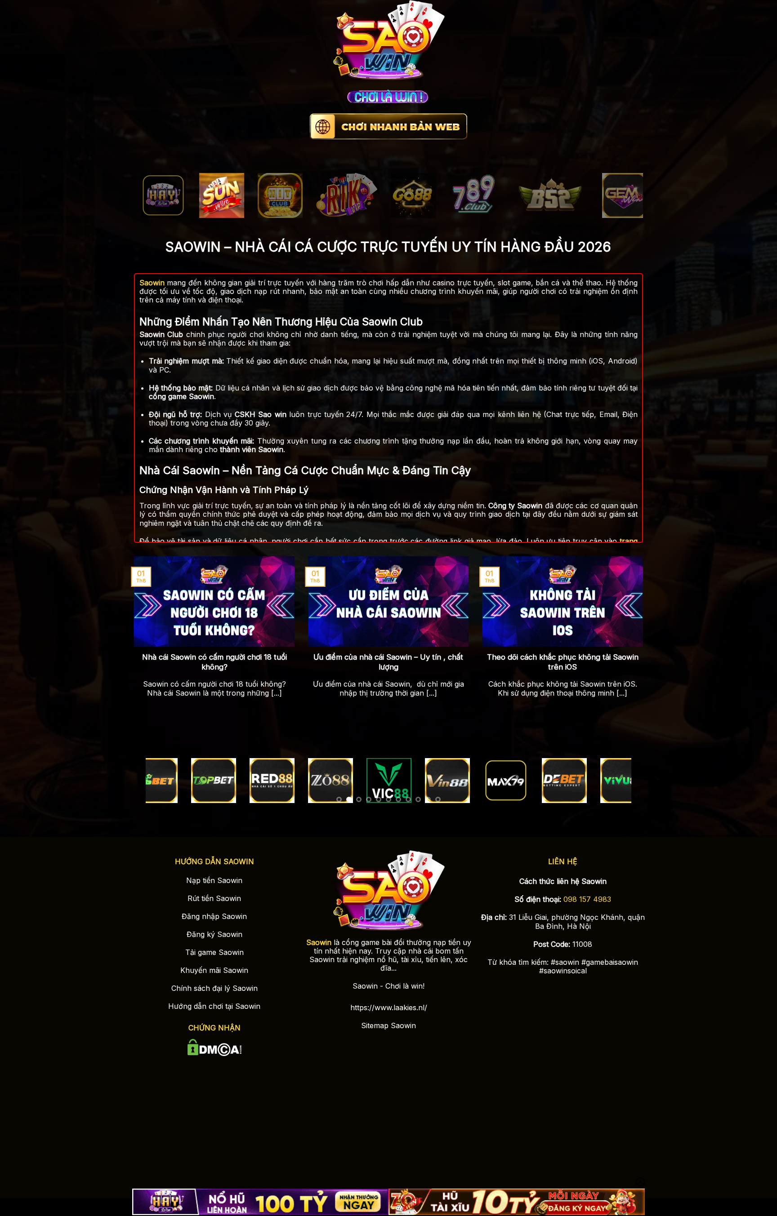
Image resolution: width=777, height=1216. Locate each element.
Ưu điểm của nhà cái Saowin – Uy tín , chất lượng (388, 661)
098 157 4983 (587, 899)
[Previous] (155, 198)
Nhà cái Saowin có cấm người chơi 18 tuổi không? (214, 661)
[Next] (621, 198)
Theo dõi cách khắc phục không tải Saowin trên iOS (563, 661)
